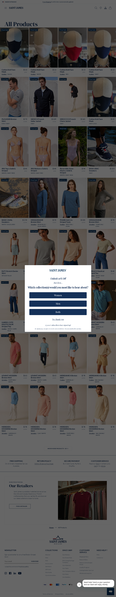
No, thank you (58, 319)
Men (58, 303)
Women (58, 295)
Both (58, 312)
